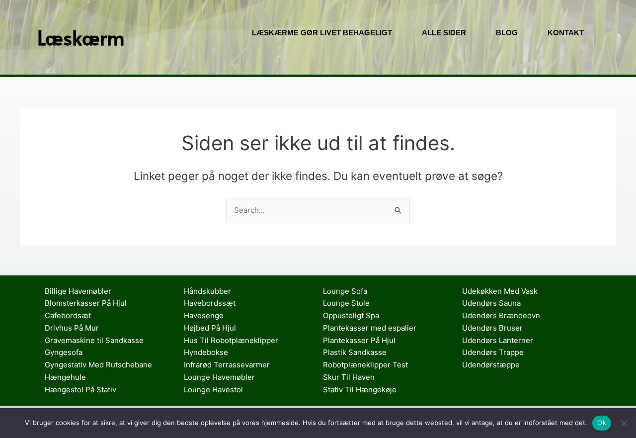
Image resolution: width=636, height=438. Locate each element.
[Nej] (624, 423)
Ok (601, 423)
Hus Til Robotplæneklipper (231, 340)
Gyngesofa (63, 352)
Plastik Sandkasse (355, 352)
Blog (507, 32)
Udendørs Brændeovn (501, 315)
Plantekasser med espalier (369, 328)
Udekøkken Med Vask (500, 291)
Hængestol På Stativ (80, 389)
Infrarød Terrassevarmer (227, 364)
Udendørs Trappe (493, 352)
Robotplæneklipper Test (365, 364)
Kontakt (566, 32)
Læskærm (81, 37)
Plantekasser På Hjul (359, 340)
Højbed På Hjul (210, 328)
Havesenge (204, 315)
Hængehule (65, 377)
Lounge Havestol (213, 389)
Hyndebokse (206, 352)
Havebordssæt (210, 303)
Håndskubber (207, 291)
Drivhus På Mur (72, 328)
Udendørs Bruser (492, 328)
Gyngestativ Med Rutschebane (98, 364)
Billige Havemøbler (78, 291)
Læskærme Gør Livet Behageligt (322, 32)
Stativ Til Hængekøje (360, 389)
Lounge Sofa (345, 291)
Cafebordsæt (68, 315)
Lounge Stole (346, 303)
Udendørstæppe (491, 364)
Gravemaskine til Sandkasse (94, 340)
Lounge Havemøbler (219, 377)
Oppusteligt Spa (351, 315)
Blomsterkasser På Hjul (86, 303)
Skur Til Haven (349, 377)
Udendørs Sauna (491, 303)
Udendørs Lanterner (497, 340)
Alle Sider (444, 32)
